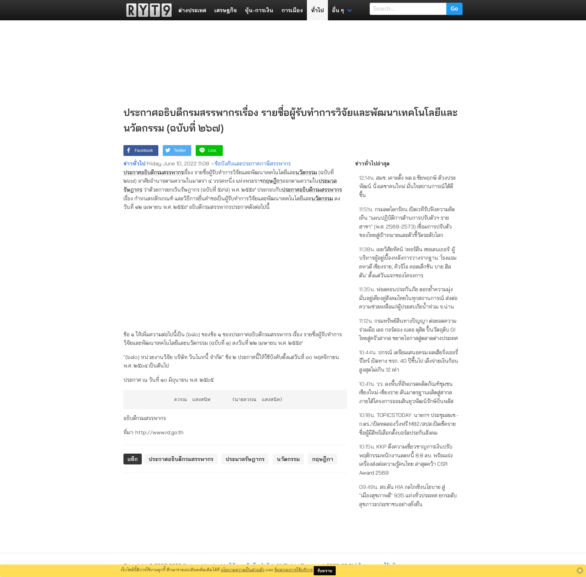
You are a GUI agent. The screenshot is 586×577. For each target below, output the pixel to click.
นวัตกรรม (306, 172)
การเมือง (292, 10)
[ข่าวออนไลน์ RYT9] (146, 10)
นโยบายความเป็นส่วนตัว (243, 569)
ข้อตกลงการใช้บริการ (293, 569)
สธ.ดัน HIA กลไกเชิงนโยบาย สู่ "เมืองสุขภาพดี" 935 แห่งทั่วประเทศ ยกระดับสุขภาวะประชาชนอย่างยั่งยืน (408, 495)
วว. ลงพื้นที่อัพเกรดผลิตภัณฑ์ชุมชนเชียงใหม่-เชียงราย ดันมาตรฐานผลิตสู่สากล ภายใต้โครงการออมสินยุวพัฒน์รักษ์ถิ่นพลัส (406, 392)
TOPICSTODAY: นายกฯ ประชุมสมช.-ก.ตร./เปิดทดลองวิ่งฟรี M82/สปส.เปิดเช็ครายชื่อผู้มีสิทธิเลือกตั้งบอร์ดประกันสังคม (408, 424)
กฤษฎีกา (272, 180)
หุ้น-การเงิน (259, 10)
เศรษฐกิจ (225, 10)
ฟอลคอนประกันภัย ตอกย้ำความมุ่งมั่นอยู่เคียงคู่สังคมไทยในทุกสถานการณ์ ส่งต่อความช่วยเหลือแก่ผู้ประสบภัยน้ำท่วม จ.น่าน (408, 298)
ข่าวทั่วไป (134, 163)
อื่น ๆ (338, 10)
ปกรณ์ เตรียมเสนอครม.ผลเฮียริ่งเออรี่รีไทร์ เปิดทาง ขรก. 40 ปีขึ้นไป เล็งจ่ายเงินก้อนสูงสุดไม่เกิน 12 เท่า (408, 361)
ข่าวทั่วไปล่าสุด (372, 163)
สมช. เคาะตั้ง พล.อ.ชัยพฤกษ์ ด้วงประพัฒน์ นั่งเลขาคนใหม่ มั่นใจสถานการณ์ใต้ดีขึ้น (407, 186)
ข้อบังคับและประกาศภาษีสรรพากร (253, 163)
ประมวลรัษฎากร (245, 459)
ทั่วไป (317, 10)
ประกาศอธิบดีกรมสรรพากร (153, 172)
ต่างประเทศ (192, 10)
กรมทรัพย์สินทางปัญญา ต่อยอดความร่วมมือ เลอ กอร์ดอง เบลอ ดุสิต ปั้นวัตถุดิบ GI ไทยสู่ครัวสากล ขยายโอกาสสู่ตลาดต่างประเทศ (408, 329)
